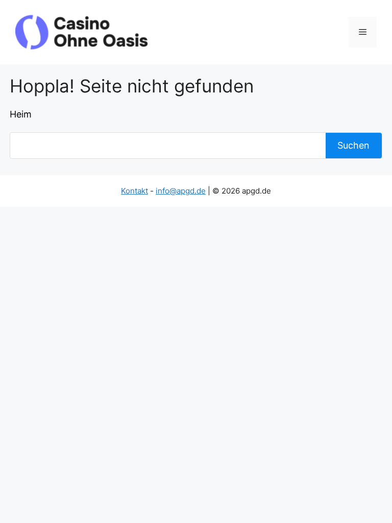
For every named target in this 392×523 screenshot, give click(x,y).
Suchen (353, 145)
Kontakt (134, 191)
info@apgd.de (181, 191)
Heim (21, 114)
